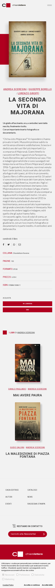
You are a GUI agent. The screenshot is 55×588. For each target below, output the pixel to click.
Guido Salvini (17, 447)
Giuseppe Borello (40, 89)
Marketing (9, 579)
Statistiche (39, 575)
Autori (8, 497)
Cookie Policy (8, 585)
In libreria (27, 304)
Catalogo (32, 490)
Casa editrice (12, 490)
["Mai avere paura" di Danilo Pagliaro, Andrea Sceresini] (27, 365)
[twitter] (8, 244)
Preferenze (24, 575)
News (30, 497)
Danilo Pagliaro (17, 389)
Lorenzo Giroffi (28, 93)
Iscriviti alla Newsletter (23, 534)
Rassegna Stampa (36, 504)
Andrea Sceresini (15, 89)
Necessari (10, 575)
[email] (19, 244)
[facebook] (4, 244)
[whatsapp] (14, 244)
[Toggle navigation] (49, 5)
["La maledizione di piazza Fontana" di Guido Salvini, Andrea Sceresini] (27, 424)
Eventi (8, 504)
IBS (27, 310)
